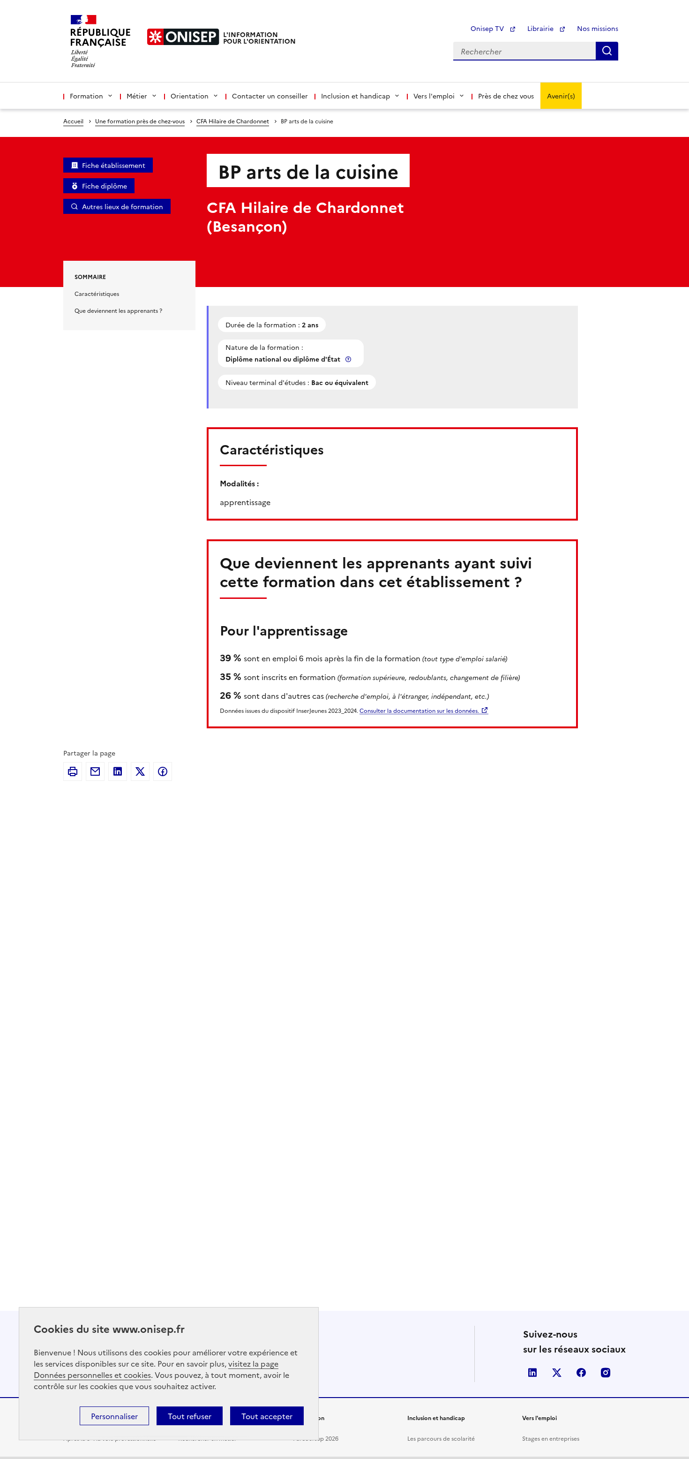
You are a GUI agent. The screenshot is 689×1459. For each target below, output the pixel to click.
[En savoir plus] (349, 359)
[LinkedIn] (117, 771)
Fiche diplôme (104, 185)
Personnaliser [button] (114, 1416)
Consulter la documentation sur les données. (419, 710)
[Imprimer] (72, 771)
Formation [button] (86, 95)
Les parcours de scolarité (441, 1438)
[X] (140, 771)
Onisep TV (488, 28)
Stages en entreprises (550, 1438)
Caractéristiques (97, 293)
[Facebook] (162, 771)
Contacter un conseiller (270, 95)
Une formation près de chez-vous (140, 121)
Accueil (73, 121)
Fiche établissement (113, 165)
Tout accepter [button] (266, 1416)
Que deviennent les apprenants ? (118, 310)
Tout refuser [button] (189, 1416)
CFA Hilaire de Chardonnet (232, 121)
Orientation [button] (190, 95)
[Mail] (95, 771)
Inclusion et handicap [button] (355, 95)
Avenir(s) (561, 95)
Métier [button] (137, 95)
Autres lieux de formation (122, 206)
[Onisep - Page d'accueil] (183, 37)
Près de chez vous (506, 95)
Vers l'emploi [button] (434, 95)
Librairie (541, 28)
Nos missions (597, 28)
